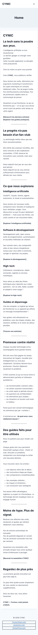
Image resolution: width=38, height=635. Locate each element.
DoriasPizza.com (19, 628)
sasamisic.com (19, 625)
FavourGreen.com (19, 622)
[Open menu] (34, 3)
